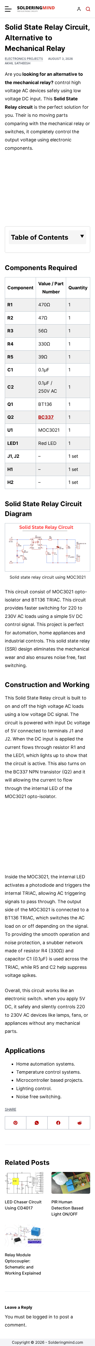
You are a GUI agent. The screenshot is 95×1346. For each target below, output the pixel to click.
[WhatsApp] (37, 1122)
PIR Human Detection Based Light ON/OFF (67, 1208)
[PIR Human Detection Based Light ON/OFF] (70, 1183)
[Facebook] (58, 1122)
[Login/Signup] (79, 9)
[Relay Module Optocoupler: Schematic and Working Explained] (24, 1235)
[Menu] (8, 9)
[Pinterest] (15, 1122)
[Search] (88, 9)
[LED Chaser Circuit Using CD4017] (24, 1183)
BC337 (46, 417)
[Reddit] (79, 1122)
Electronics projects (24, 59)
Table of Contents (39, 237)
